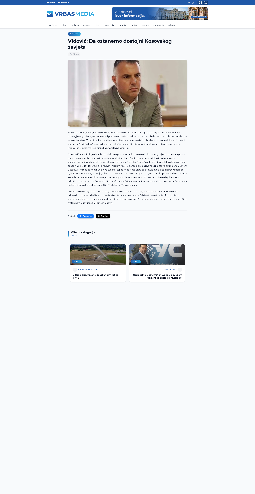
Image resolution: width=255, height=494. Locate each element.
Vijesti (64, 25)
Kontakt (51, 2)
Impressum (63, 2)
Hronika (122, 25)
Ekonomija (158, 25)
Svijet (96, 25)
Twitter (104, 216)
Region (86, 25)
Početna (53, 25)
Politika (75, 25)
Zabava (171, 25)
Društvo (134, 25)
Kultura (145, 25)
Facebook (87, 216)
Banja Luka (109, 25)
